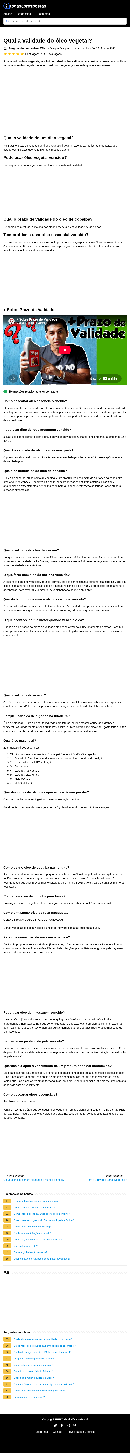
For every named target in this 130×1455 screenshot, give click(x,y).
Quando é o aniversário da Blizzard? (33, 1371)
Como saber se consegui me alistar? (33, 1365)
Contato (57, 1431)
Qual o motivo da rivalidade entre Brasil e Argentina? (42, 1258)
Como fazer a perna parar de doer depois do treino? (42, 1213)
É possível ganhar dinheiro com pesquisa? (36, 1201)
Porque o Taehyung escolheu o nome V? (35, 1358)
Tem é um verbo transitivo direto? (107, 1179)
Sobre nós (41, 1431)
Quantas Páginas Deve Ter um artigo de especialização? (44, 1384)
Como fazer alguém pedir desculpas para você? (39, 1390)
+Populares (43, 13)
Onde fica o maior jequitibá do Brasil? (34, 1377)
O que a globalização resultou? (30, 1252)
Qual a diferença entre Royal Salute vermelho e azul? (42, 1352)
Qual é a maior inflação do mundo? (32, 1233)
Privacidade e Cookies (81, 1431)
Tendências (24, 13)
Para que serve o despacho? (29, 1397)
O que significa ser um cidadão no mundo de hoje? (33, 1179)
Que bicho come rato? (26, 1245)
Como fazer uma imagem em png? (32, 1226)
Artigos (7, 13)
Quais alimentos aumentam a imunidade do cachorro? (43, 1339)
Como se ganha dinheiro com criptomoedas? (38, 1239)
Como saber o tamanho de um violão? (34, 1207)
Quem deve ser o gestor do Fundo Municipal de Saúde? (44, 1220)
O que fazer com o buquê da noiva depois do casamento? (45, 1345)
